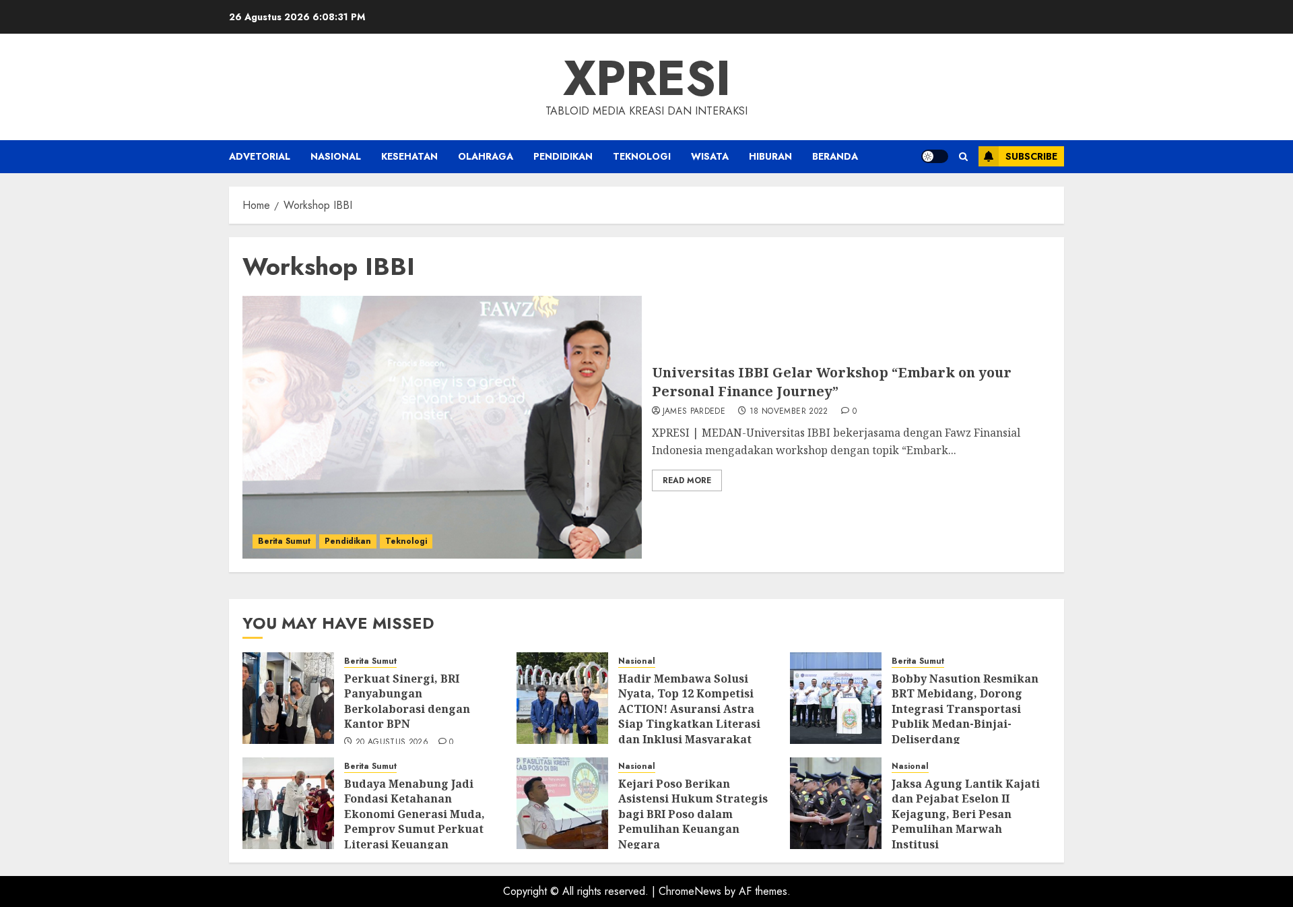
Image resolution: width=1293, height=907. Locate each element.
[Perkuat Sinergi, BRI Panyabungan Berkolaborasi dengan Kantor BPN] (288, 698)
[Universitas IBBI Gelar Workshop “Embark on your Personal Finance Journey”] (442, 427)
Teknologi (642, 156)
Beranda (835, 156)
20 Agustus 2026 (392, 742)
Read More (687, 480)
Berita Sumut (284, 541)
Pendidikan (563, 156)
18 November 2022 (789, 411)
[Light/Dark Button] (934, 156)
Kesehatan (409, 156)
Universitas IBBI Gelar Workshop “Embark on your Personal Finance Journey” (832, 381)
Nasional (335, 156)
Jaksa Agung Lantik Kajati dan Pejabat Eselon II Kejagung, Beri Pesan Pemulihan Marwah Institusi (966, 814)
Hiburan (770, 156)
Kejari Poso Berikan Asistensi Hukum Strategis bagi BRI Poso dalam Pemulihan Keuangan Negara (693, 814)
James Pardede (694, 411)
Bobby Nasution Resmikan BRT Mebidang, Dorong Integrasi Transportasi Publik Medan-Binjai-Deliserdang (965, 709)
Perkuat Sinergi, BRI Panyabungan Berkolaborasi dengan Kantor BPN (407, 701)
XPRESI (647, 78)
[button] (963, 157)
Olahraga (485, 156)
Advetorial (259, 156)
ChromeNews (690, 891)
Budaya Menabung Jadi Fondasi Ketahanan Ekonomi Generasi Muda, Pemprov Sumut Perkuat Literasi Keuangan (414, 814)
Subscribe (1031, 156)
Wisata (710, 156)
